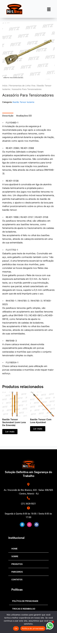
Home (14, 548)
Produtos (17, 564)
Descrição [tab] (7, 115)
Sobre (14, 556)
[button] (49, 9)
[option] (28, 51)
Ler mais (9, 431)
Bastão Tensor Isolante (23, 102)
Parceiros (17, 572)
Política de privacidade (33, 628)
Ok (16, 628)
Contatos (16, 579)
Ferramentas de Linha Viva (22, 85)
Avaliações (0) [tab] (24, 115)
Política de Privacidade (25, 601)
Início (4, 85)
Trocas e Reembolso (23, 609)
